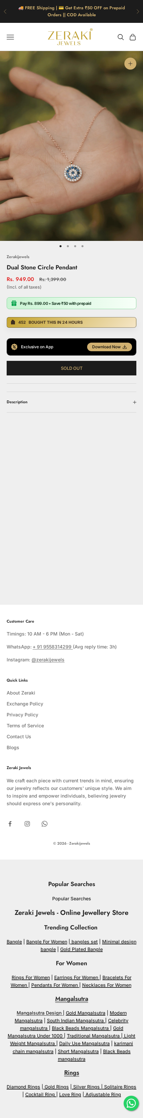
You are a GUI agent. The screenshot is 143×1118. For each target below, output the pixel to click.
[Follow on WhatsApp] (44, 823)
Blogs (13, 747)
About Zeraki (21, 693)
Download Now (106, 346)
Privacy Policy (22, 714)
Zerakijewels (18, 257)
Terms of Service (25, 725)
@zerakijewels (48, 659)
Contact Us (19, 736)
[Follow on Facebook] (10, 823)
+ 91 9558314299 (53, 646)
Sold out (71, 368)
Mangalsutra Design (40, 1013)
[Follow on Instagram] (27, 823)
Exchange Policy (25, 703)
